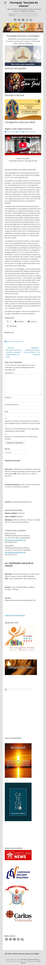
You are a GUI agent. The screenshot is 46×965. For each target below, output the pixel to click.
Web (6, 412)
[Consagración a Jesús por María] (23, 109)
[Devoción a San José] (23, 82)
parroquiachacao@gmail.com (15, 540)
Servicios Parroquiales (15, 68)
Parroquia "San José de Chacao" (30, 959)
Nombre (8, 397)
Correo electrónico (12, 404)
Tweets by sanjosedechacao (15, 615)
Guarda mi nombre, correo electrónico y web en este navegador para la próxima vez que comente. (23, 422)
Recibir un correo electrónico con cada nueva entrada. (21, 438)
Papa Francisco (11, 341)
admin (19, 132)
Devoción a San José (14, 95)
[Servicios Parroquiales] (23, 56)
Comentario (9, 373)
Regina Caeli (20, 341)
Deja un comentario (30, 132)
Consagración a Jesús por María (20, 122)
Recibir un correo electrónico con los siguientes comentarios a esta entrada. (22, 430)
